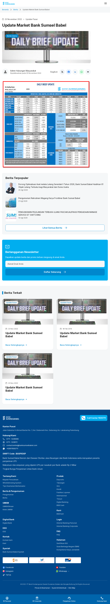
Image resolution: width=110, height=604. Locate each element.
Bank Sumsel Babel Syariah (13, 552)
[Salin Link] (88, 72)
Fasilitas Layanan (63, 492)
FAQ (58, 535)
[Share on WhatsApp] (81, 72)
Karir (4, 543)
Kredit (59, 489)
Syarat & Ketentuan (59, 588)
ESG (4, 532)
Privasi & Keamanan (42, 588)
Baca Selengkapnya (15, 345)
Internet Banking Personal (67, 523)
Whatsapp (63, 571)
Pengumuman (8, 495)
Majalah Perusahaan (10, 480)
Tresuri (59, 499)
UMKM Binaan (8, 506)
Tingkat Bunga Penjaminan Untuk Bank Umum (23, 469)
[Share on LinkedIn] (75, 72)
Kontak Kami (7, 540)
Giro (58, 486)
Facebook (10, 567)
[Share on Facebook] (68, 72)
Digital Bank (7, 523)
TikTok (8, 575)
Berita (15, 10)
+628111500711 (12, 449)
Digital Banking (62, 502)
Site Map (71, 588)
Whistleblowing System (12, 483)
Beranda (5, 10)
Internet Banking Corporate (67, 526)
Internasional (62, 496)
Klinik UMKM (7, 510)
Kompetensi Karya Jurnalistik (68, 550)
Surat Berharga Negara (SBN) (68, 547)
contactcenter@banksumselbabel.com (21, 445)
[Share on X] (62, 72)
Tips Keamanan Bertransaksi (14, 486)
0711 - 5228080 (12, 439)
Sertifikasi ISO (62, 543)
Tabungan (61, 483)
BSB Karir (60, 514)
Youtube (62, 567)
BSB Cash (60, 505)
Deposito (60, 480)
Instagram (9, 571)
